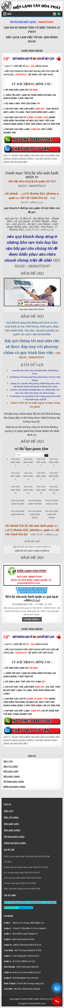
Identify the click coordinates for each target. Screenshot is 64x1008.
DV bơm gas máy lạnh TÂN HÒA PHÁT (22, 878)
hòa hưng (47, 226)
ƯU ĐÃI (7, 862)
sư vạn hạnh (22, 221)
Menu (9, 13)
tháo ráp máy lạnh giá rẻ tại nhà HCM (22, 888)
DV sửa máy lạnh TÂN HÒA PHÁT (20, 883)
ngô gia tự (11, 218)
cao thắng (44, 224)
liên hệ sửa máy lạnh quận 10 (33, 591)
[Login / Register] (59, 14)
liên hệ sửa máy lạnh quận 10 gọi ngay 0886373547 (32, 598)
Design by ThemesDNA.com (32, 1003)
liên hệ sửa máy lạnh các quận (32, 588)
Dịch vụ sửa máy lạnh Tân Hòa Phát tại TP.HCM (27, 856)
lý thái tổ (25, 218)
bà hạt (32, 224)
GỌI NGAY (32, 229)
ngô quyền (18, 224)
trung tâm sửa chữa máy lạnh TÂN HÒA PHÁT (26, 867)
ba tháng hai (41, 218)
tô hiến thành (40, 221)
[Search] (54, 14)
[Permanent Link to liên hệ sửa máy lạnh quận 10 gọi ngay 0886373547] (31, 575)
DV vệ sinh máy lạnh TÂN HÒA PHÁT (22, 872)
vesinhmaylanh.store (24, 604)
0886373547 (46, 22)
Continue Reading (33, 619)
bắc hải (34, 226)
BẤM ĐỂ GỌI (32, 273)
